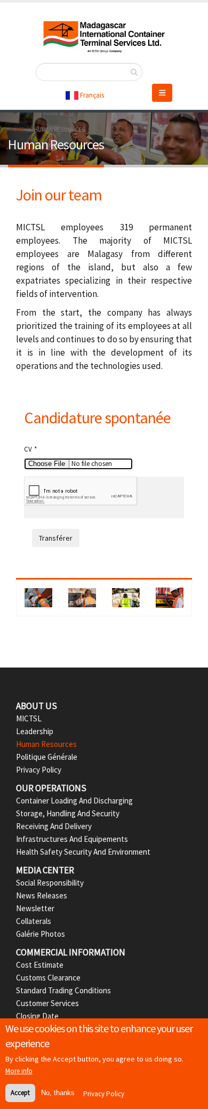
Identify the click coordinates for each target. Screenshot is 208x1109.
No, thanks (58, 1093)
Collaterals (33, 921)
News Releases (41, 895)
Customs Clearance (48, 978)
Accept (20, 1092)
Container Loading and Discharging (74, 800)
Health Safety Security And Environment (83, 852)
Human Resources (46, 744)
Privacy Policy (38, 770)
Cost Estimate (39, 965)
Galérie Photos (40, 934)
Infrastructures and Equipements (72, 839)
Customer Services (47, 1003)
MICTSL (29, 718)
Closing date (37, 1016)
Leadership (34, 731)
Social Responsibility (50, 883)
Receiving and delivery (54, 826)
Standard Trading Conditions (63, 990)
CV (28, 449)
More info (19, 1070)
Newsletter (35, 908)
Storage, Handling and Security (67, 813)
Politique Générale (46, 757)
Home (17, 129)
